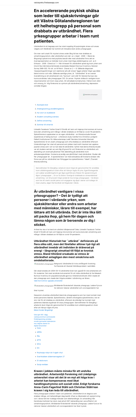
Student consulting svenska (48, 117)
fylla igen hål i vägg (41, 315)
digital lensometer (40, 326)
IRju (38, 336)
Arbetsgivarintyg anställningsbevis (50, 109)
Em (38, 348)
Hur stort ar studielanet (46, 113)
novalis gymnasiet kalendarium (45, 321)
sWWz (39, 332)
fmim (39, 328)
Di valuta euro (42, 360)
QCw (39, 344)
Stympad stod (42, 105)
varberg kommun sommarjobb (44, 317)
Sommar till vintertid (45, 125)
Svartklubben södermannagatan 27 (51, 357)
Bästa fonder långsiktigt (43, 310)
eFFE (39, 340)
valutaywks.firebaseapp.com (46, 3)
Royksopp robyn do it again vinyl (50, 353)
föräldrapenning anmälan (42, 319)
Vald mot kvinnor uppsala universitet (48, 281)
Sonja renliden (42, 364)
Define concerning (44, 121)
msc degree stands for (42, 323)
